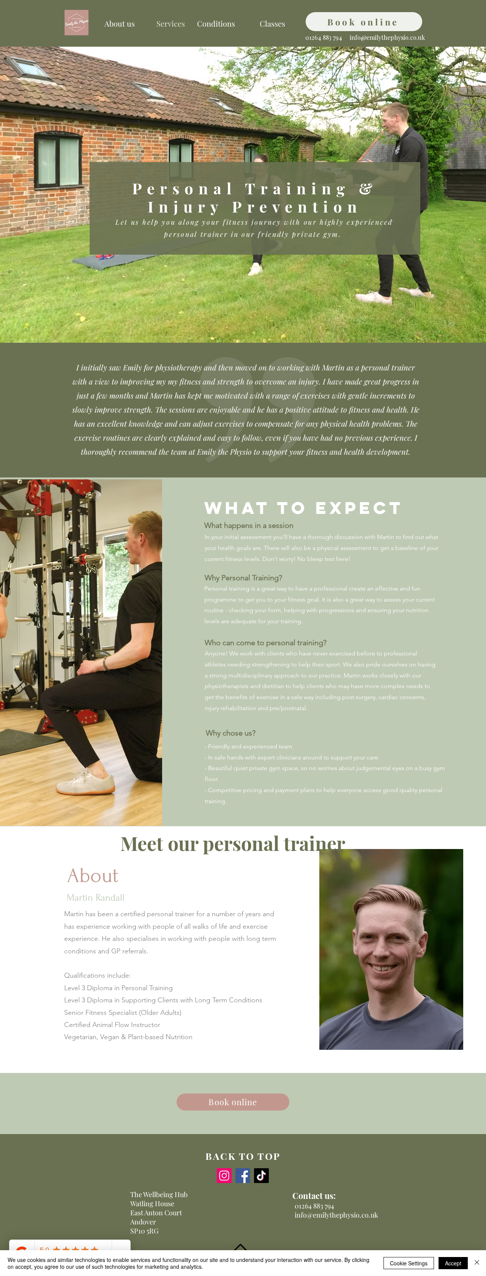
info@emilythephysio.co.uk (387, 37)
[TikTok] (261, 1175)
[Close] (476, 1263)
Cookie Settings (409, 1263)
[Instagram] (224, 1175)
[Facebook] (242, 1175)
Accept (453, 1263)
